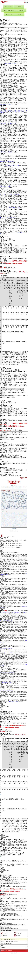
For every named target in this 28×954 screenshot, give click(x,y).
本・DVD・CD (18, 512)
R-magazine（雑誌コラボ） (9, 504)
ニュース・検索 (4, 522)
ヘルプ (2, 945)
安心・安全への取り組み (6, 943)
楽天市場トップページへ (6, 950)
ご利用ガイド (4, 947)
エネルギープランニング (21, 519)
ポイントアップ (9, 505)
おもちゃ (8, 499)
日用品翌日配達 (13, 506)
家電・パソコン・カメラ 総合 (14, 491)
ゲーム (4, 499)
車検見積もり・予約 (16, 513)
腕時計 (3, 493)
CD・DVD (20, 498)
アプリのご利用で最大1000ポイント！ (10, 939)
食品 (20, 495)
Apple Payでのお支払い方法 (7, 161)
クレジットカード (20, 518)
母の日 (24, 507)
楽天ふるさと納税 (6, 506)
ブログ (17, 522)
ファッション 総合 (4, 491)
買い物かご (5, 933)
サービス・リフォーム (17, 499)
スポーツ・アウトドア (16, 502)
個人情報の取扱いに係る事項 (18, 612)
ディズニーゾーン (15, 505)
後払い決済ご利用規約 (6, 111)
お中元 (4, 508)
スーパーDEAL (20, 506)
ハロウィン (12, 508)
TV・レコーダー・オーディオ (9, 498)
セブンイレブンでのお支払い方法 (9, 194)
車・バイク (8, 495)
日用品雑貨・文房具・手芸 (21, 500)
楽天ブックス (4, 503)
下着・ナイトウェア (9, 493)
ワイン (24, 496)
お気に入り (19, 933)
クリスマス (20, 508)
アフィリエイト (20, 517)
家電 (17, 498)
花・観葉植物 (15, 501)
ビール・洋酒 (13, 496)
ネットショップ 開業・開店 (17, 503)
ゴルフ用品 (23, 502)
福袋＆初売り (8, 507)
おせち (24, 508)
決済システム (5, 519)
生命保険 (6, 521)
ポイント (10, 503)
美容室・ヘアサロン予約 (14, 514)
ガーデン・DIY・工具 (22, 501)
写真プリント (6, 514)
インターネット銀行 (22, 521)
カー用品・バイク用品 (14, 495)
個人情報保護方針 (14, 528)
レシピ (10, 513)
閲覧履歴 (5, 935)
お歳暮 (16, 508)
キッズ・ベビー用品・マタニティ (20, 493)
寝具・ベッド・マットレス (10, 500)
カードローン (13, 518)
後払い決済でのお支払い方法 (8, 123)
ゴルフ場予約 (5, 513)
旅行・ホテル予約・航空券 (10, 512)
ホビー (11, 499)
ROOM (21, 522)
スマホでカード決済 (12, 519)
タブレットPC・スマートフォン (14, 497)
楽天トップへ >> (14, 485)
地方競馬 (12, 517)
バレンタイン (13, 507)
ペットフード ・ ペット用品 (6, 502)
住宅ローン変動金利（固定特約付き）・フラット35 (11, 520)
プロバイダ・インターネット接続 (8, 523)
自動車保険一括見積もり (13, 521)
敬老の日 (8, 508)
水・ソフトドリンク (7, 496)
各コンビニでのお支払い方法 (8, 217)
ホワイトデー (19, 507)
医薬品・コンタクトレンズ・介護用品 (15, 494)
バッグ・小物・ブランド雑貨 (10, 492)
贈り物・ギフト (18, 504)
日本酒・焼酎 (19, 496)
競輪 (15, 517)
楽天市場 (2, 512)
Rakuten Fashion (7, 517)
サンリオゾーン (23, 505)
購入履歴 (18, 935)
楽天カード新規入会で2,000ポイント (9, 941)
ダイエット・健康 (4, 494)
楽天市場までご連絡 (10, 63)
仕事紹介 (9, 522)
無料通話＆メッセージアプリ (21, 523)
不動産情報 (14, 522)
